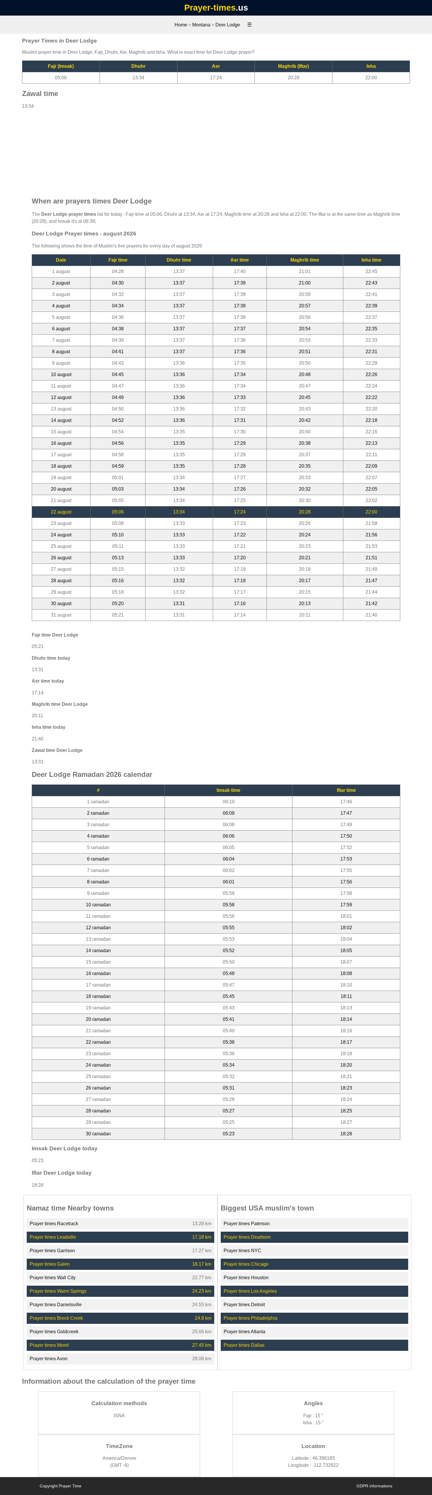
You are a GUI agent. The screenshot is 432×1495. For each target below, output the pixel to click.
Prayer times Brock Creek (56, 1318)
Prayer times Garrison (52, 1250)
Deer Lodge (227, 24)
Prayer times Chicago (246, 1264)
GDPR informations (374, 1486)
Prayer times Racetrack (54, 1223)
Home (181, 24)
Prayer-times (210, 7)
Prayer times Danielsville (56, 1304)
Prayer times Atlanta (244, 1331)
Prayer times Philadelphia (250, 1318)
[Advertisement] (216, 150)
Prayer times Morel (49, 1345)
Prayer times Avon (49, 1358)
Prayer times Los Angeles (250, 1291)
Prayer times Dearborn (247, 1237)
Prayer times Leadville (53, 1237)
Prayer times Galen (50, 1264)
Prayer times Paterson (247, 1223)
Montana (201, 24)
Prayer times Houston (246, 1277)
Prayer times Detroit (244, 1304)
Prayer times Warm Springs (58, 1291)
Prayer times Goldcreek (54, 1331)
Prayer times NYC (242, 1250)
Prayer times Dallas (244, 1345)
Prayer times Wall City (53, 1277)
